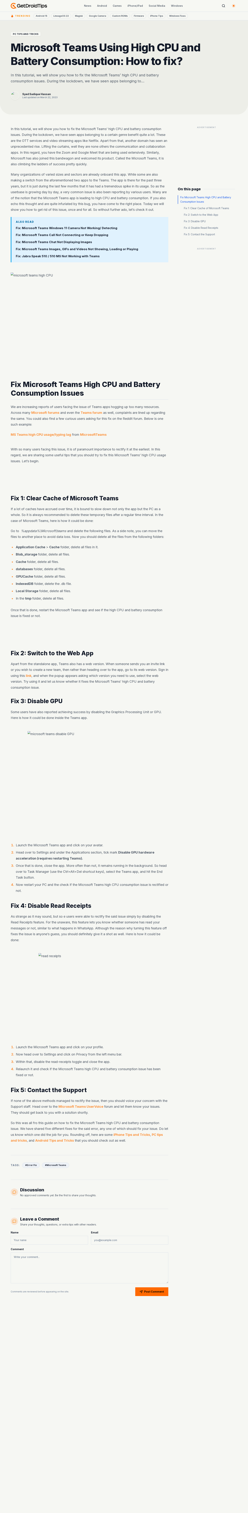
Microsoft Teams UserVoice (80, 1107)
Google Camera (97, 16)
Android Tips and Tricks (54, 1140)
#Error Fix (31, 1165)
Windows (177, 5)
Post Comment (154, 1291)
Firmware (139, 16)
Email (94, 1232)
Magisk (79, 16)
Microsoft (39, 413)
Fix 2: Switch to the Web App (201, 214)
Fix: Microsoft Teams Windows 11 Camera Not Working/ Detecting (66, 228)
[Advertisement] (89, 479)
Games (117, 5)
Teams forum (91, 413)
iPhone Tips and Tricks (131, 1134)
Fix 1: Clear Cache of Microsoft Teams (206, 208)
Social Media (157, 5)
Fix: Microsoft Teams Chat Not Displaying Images (54, 242)
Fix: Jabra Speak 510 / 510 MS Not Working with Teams (58, 256)
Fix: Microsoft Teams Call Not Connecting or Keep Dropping (62, 235)
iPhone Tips (156, 16)
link (28, 676)
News (87, 5)
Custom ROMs (120, 16)
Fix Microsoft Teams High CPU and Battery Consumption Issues (205, 199)
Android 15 (41, 16)
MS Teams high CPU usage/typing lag (41, 434)
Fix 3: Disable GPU (195, 221)
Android (102, 5)
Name (15, 1232)
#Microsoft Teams (55, 1165)
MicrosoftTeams (93, 434)
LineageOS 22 (61, 16)
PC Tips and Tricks (25, 34)
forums (53, 413)
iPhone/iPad (135, 5)
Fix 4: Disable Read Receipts (201, 227)
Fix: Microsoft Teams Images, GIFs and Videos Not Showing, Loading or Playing (77, 249)
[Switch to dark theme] (233, 5)
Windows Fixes (177, 16)
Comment (17, 1249)
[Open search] (223, 5)
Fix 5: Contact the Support (199, 234)
